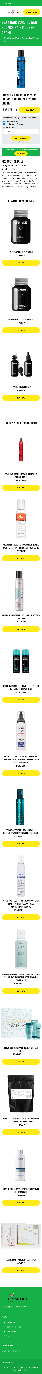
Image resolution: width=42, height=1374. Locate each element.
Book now (21, 154)
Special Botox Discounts (15, 124)
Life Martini (10, 1322)
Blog (7, 1336)
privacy (17, 142)
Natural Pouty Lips (13, 1327)
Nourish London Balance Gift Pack (21, 1259)
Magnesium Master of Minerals (21, 319)
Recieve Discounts (21, 138)
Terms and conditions (29, 1367)
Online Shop (31, 12)
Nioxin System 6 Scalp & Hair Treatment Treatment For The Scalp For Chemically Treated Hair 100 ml (21, 759)
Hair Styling (17, 165)
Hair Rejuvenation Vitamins (21, 252)
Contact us (14, 1367)
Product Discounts (12, 121)
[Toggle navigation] (4, 12)
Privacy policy (17, 1370)
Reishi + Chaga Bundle (21, 387)
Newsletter (9, 127)
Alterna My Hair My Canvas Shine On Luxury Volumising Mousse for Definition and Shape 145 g (21, 977)
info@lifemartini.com (8, 3)
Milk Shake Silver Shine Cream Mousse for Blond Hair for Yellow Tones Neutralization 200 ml (21, 903)
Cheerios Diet (11, 1331)
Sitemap (27, 1370)
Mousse (25, 165)
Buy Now (30, 110)
